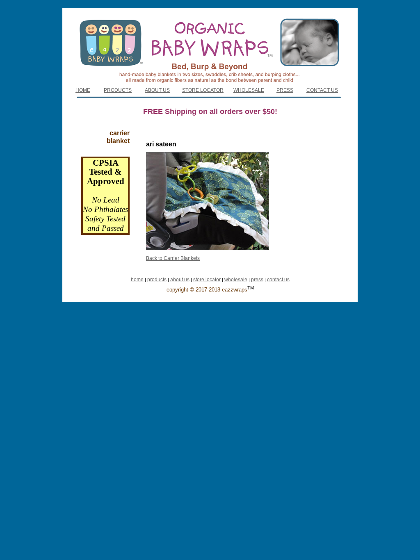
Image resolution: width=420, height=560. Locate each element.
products (157, 279)
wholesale (235, 279)
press (257, 279)
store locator (207, 279)
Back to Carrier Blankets (173, 258)
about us (179, 279)
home (137, 279)
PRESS (284, 90)
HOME (82, 90)
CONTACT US (322, 90)
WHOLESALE (248, 90)
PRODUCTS (118, 90)
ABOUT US (157, 90)
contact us (278, 279)
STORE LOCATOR (203, 90)
